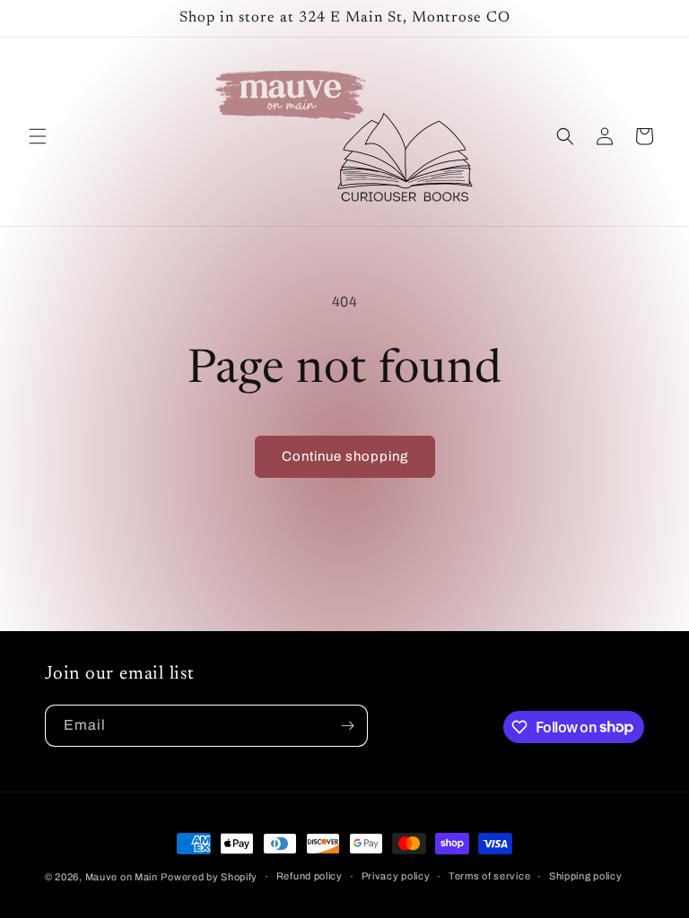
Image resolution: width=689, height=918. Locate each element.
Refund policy (309, 875)
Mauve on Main (121, 876)
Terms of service (489, 875)
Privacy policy (396, 875)
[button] (37, 136)
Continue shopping (345, 456)
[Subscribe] (347, 726)
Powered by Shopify (209, 876)
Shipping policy (586, 875)
